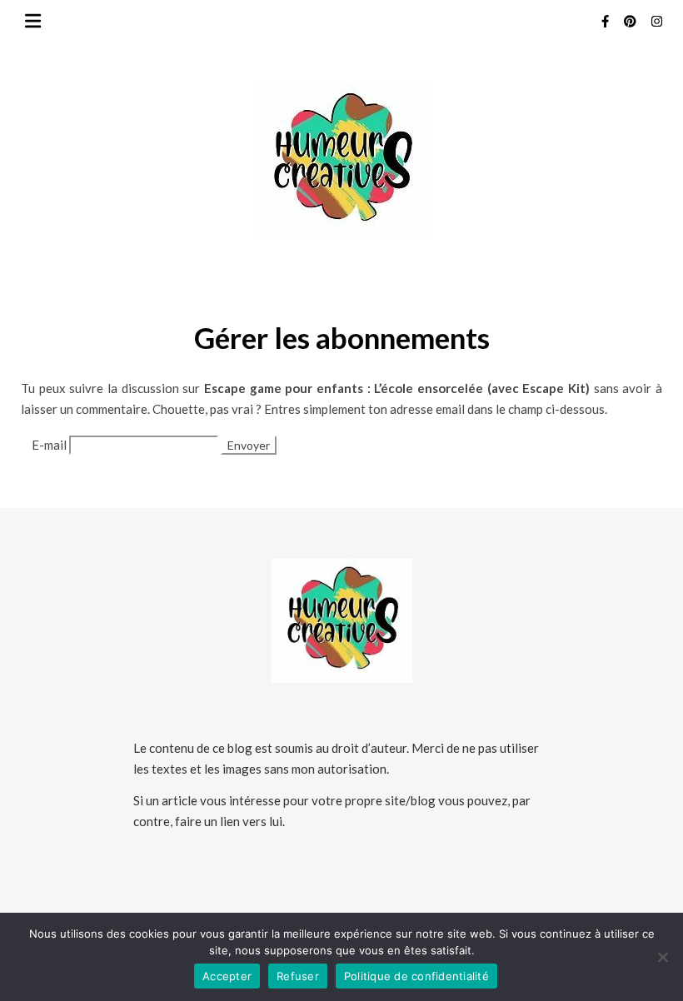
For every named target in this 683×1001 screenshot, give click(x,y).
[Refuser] (662, 957)
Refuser (298, 976)
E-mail (49, 444)
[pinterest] (631, 20)
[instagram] (656, 20)
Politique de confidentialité (416, 976)
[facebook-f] (606, 20)
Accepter (227, 976)
